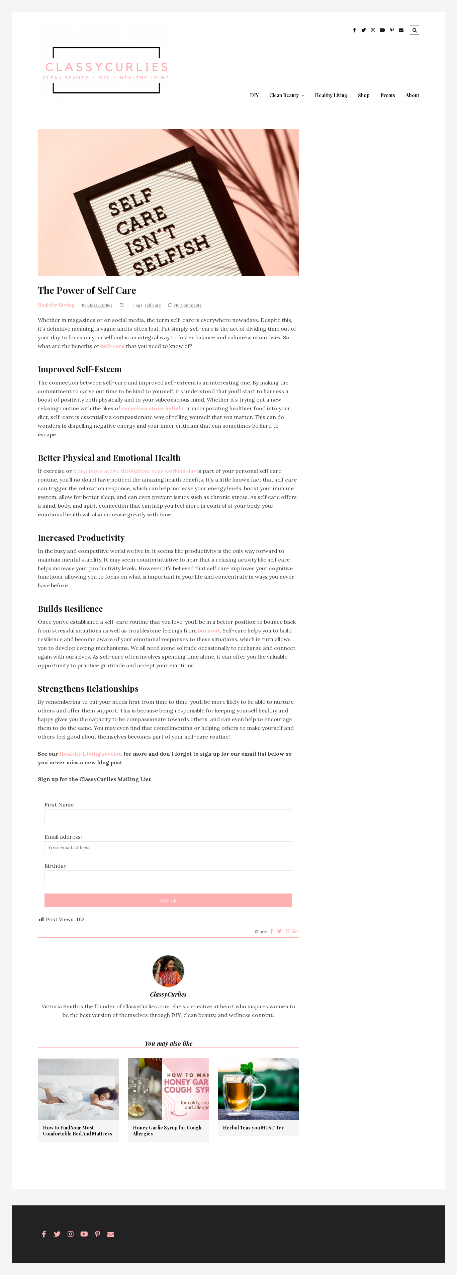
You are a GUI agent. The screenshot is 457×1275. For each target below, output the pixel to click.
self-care (112, 346)
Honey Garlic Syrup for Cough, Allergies (168, 1131)
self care (153, 305)
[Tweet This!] (279, 931)
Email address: (63, 836)
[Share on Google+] (295, 931)
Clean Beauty (284, 95)
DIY (254, 95)
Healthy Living (331, 95)
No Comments (187, 305)
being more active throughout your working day (135, 471)
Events (387, 95)
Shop (364, 95)
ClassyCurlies (99, 305)
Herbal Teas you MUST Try (253, 1128)
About (412, 95)
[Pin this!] (287, 931)
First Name (59, 804)
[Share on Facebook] (271, 931)
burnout (209, 630)
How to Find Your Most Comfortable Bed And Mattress (77, 1131)
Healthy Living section (90, 753)
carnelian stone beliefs (152, 408)
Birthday (55, 865)
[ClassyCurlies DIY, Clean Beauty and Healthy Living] (105, 97)
